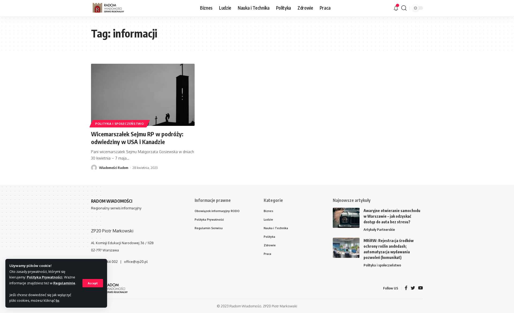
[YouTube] (420, 288)
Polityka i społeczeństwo (119, 124)
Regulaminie (64, 283)
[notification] (396, 8)
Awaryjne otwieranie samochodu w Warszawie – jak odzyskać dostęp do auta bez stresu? (392, 216)
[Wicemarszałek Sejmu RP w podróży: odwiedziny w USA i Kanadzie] (143, 95)
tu (57, 300)
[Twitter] (413, 288)
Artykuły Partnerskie (379, 229)
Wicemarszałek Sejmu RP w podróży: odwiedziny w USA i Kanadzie (137, 137)
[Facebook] (406, 288)
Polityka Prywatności (44, 277)
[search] (404, 8)
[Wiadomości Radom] (112, 8)
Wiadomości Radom (113, 167)
